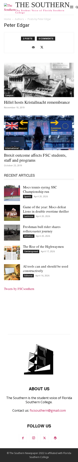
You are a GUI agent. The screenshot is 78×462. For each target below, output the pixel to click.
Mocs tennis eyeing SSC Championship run (40, 189)
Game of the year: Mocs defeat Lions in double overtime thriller (46, 209)
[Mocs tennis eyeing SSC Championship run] (12, 193)
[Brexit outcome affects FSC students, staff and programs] (39, 133)
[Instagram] (34, 438)
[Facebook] (23, 438)
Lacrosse (28, 216)
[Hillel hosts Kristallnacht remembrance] (39, 80)
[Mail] (35, 47)
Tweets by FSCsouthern (19, 289)
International (12, 148)
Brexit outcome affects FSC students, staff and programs (35, 157)
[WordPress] (55, 438)
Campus (9, 95)
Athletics (28, 236)
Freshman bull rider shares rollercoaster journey (42, 228)
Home (7, 19)
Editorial (28, 275)
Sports (27, 196)
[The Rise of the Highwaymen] (12, 252)
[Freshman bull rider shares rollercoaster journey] (12, 233)
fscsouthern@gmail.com (48, 410)
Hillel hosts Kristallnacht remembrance (37, 102)
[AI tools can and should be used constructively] (12, 272)
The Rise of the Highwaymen (43, 246)
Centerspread (31, 251)
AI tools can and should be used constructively (45, 268)
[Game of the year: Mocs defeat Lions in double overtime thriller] (12, 213)
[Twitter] (43, 47)
